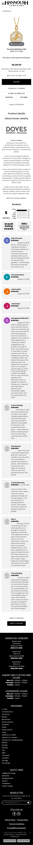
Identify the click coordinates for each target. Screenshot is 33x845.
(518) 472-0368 (16, 51)
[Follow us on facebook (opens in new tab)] (14, 814)
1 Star (14, 219)
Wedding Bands (7, 778)
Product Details (16, 114)
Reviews (16, 204)
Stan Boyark (16, 446)
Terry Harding (16, 573)
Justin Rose (15, 304)
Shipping (9, 97)
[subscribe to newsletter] (28, 802)
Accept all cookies (23, 841)
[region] (16, 32)
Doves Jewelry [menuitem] (7, 730)
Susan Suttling (17, 405)
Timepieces (6, 783)
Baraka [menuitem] (4, 717)
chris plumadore (17, 275)
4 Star (14, 212)
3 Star (14, 215)
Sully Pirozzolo (16, 238)
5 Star (14, 209)
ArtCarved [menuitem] (5, 714)
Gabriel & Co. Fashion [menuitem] (9, 737)
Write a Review (16, 623)
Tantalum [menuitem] (5, 758)
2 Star (14, 217)
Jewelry (5, 781)
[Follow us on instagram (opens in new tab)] (19, 814)
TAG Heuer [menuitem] (6, 755)
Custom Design (7, 786)
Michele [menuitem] (4, 743)
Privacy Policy (22, 820)
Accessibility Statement (16, 828)
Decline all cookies (10, 841)
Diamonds (5, 776)
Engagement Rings (8, 773)
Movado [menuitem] (5, 745)
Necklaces (7, 11)
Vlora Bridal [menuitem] (6, 763)
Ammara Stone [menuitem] (7, 712)
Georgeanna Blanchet (20, 318)
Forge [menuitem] (4, 732)
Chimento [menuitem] (5, 725)
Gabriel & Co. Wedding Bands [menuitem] (12, 740)
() (28, 210)
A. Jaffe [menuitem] (4, 709)
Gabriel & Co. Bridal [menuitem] (9, 735)
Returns (24, 97)
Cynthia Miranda (18, 483)
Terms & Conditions (16, 824)
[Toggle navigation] (3, 3)
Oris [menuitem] (3, 750)
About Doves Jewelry (16, 119)
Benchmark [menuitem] (6, 719)
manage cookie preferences (18, 835)
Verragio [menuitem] (5, 760)
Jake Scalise (16, 289)
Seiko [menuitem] (4, 753)
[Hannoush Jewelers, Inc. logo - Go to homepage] (16, 3)
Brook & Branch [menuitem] (7, 722)
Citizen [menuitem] (4, 727)
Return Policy (10, 820)
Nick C (13, 519)
